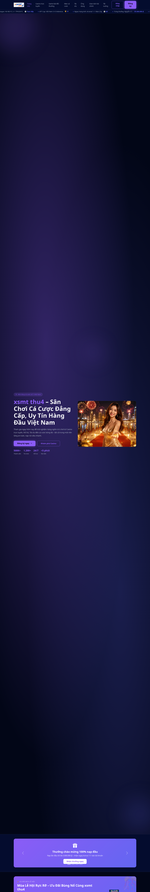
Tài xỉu (75, 5)
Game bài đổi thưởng (54, 5)
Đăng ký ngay (23, 443)
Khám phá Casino (48, 443)
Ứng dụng (83, 5)
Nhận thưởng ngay (75, 861)
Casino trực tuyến (40, 5)
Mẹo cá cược (67, 5)
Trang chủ (29, 5)
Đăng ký (130, 4)
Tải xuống (105, 5)
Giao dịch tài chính (94, 5)
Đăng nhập (118, 4)
